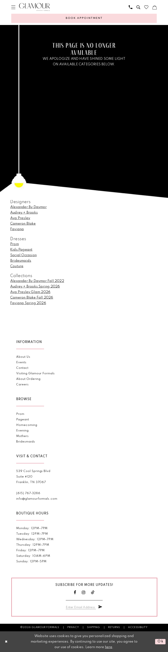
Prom (14, 244)
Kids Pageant (21, 249)
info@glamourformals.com (36, 498)
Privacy (73, 627)
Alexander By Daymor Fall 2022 (37, 281)
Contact (22, 368)
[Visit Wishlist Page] (146, 7)
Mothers (22, 436)
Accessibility (138, 627)
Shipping (93, 627)
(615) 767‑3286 (28, 493)
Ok (160, 641)
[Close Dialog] (6, 641)
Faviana (17, 229)
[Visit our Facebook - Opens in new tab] (75, 592)
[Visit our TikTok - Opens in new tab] (93, 592)
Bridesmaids (20, 261)
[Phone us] (130, 7)
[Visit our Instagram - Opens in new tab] (84, 592)
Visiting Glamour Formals (35, 373)
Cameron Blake (23, 223)
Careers (22, 384)
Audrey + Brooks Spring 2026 (35, 286)
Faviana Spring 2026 (28, 303)
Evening (22, 430)
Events (21, 362)
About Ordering (28, 379)
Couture (16, 266)
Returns (114, 627)
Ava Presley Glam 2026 (30, 292)
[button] (13, 7)
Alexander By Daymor (28, 207)
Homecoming (26, 425)
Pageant (22, 419)
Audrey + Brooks (24, 212)
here (108, 647)
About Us (23, 356)
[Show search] (138, 7)
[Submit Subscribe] (100, 607)
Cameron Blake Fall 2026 (31, 297)
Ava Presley (20, 218)
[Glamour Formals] (34, 7)
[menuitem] (13, 7)
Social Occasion (23, 255)
